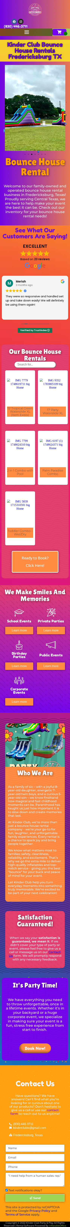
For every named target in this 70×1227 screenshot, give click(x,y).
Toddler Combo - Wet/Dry (20, 532)
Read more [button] (13, 314)
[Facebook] (14, 21)
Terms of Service (17, 1214)
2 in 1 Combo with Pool (20, 472)
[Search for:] (35, 364)
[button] (7, 108)
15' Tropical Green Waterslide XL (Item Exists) (20, 412)
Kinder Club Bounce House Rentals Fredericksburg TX (35, 50)
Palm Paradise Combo (52, 472)
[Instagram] (21, 21)
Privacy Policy (39, 1211)
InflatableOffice (57, 1225)
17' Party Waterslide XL (53, 411)
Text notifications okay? (25, 1190)
